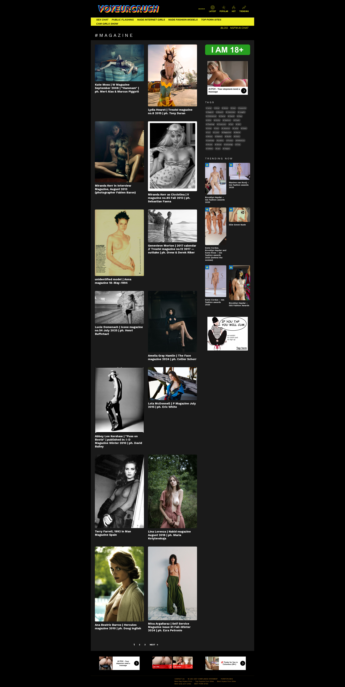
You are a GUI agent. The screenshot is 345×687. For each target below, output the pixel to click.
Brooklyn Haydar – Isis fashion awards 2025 (215, 199)
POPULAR (224, 11)
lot (209, 132)
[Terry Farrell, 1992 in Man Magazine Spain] (119, 491)
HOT (234, 11)
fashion (227, 120)
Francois (222, 124)
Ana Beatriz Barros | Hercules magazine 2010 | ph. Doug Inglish (118, 626)
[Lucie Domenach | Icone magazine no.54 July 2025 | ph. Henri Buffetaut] (119, 307)
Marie (238, 132)
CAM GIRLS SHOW (107, 23)
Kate (244, 128)
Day (240, 116)
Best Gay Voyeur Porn (183, 681)
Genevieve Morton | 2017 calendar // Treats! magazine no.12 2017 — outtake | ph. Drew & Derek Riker (172, 249)
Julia (236, 128)
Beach (220, 112)
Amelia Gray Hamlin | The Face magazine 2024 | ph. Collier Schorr (172, 357)
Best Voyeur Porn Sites (226, 681)
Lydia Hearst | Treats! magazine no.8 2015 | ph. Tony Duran (170, 111)
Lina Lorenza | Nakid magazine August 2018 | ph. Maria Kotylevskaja (169, 535)
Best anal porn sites (183, 684)
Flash (237, 120)
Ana (217, 108)
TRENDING (244, 11)
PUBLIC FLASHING (123, 19)
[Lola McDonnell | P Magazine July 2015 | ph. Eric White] (172, 383)
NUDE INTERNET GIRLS (151, 19)
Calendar (231, 112)
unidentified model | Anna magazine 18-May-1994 (113, 281)
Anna (226, 108)
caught (242, 112)
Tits (238, 144)
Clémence (212, 116)
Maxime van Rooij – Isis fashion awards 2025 (239, 185)
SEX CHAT (102, 19)
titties (210, 149)
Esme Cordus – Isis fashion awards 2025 (214, 302)
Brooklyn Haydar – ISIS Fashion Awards (239, 304)
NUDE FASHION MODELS (183, 19)
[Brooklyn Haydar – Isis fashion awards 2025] (215, 179)
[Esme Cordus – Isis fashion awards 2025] (215, 281)
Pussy (230, 140)
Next (152, 644)
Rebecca (240, 140)
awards (243, 108)
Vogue (227, 149)
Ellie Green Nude (237, 225)
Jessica (226, 128)
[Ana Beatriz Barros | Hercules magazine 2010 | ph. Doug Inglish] (119, 584)
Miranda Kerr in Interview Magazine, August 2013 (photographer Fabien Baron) (115, 189)
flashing (211, 124)
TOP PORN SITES (211, 19)
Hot (207, 165)
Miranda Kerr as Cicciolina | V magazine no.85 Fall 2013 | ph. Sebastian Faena (169, 198)
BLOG (224, 27)
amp (209, 108)
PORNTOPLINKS (227, 679)
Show (219, 144)
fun (231, 124)
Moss (210, 136)
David (232, 116)
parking (211, 140)
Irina (209, 128)
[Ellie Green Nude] (239, 214)
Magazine (227, 132)
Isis (217, 128)
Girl (239, 124)
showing (229, 144)
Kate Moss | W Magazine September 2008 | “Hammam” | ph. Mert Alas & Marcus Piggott (117, 88)
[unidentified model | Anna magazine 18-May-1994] (119, 242)
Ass (233, 108)
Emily (218, 120)
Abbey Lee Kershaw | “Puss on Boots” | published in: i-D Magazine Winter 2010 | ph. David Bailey (118, 441)
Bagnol (210, 112)
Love (217, 132)
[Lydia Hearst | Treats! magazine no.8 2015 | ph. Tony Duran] (172, 75)
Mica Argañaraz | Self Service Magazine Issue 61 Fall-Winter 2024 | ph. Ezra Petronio (169, 627)
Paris (237, 136)
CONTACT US (179, 679)
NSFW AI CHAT (239, 27)
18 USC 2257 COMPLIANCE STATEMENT (203, 679)
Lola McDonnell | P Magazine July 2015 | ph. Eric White (172, 405)
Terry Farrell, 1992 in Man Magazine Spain (113, 533)
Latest (212, 11)
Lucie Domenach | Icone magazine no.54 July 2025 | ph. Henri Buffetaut (119, 330)
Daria (223, 116)
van (218, 149)
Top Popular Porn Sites (204, 681)
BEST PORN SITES (201, 684)
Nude (229, 136)
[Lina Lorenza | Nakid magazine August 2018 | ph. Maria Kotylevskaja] (172, 491)
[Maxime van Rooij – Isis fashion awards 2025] (239, 171)
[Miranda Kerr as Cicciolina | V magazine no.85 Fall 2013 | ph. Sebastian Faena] (172, 156)
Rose (210, 144)
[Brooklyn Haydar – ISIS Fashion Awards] (239, 282)
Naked (219, 136)
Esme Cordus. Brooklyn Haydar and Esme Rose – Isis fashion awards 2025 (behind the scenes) (215, 254)
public (220, 140)
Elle (209, 120)
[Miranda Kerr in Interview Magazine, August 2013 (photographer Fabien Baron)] (119, 151)
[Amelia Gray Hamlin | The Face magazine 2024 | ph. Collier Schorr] (172, 321)
